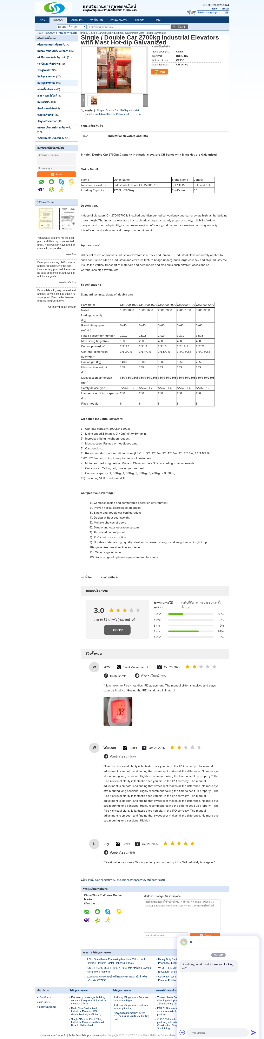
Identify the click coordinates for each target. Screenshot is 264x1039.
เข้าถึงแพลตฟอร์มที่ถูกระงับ (51, 57)
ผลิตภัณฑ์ (58, 20)
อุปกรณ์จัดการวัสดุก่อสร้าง (131, 879)
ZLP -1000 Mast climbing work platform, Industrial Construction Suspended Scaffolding (174, 1024)
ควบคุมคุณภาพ (118, 20)
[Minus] (253, 941)
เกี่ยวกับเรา (77, 20)
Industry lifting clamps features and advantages (131, 999)
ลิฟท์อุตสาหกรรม (68, 32)
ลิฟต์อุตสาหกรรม (156, 879)
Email (225, 8)
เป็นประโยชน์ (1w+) (123, 756)
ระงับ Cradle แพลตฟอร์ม (50, 138)
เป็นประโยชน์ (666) (122, 852)
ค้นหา (181, 26)
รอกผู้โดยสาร (44, 70)
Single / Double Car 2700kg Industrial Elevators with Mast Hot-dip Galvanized (87, 1022)
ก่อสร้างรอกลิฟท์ (46, 108)
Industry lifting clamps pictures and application (131, 1007)
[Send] (253, 1032)
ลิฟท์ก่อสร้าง (44, 102)
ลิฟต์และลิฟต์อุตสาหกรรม (101, 879)
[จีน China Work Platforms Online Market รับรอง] (46, 229)
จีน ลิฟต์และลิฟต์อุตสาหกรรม (84, 1035)
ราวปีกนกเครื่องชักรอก (49, 63)
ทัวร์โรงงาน (96, 20)
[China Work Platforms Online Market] (59, 8)
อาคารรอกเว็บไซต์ (47, 95)
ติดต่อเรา (140, 20)
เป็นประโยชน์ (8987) (154, 675)
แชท (214, 8)
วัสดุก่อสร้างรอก (45, 114)
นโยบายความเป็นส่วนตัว (53, 1035)
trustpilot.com (118, 675)
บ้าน (42, 20)
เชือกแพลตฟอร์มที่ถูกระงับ (51, 44)
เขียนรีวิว (117, 630)
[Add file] (182, 1032)
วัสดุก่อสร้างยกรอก (47, 121)
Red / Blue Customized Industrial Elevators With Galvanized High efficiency (86, 1011)
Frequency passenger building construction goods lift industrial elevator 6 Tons (88, 1000)
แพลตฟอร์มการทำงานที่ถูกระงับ (54, 127)
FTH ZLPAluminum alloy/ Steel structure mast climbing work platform (174, 1011)
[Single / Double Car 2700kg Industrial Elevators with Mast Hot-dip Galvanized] (114, 70)
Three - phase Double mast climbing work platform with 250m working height (172, 1000)
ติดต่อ (59, 174)
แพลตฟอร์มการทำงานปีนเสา (52, 51)
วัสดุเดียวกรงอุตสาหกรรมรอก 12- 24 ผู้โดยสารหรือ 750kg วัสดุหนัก (131, 1016)
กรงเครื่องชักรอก (46, 89)
